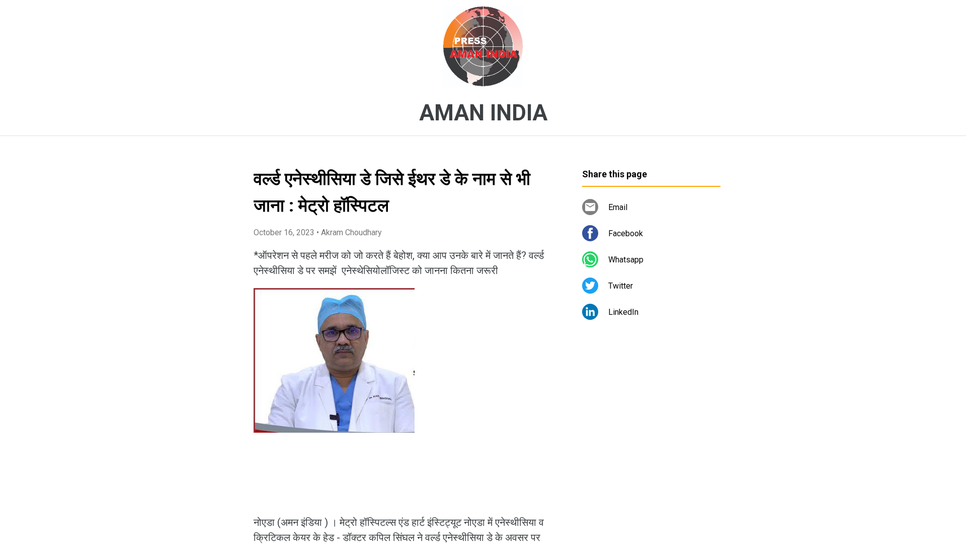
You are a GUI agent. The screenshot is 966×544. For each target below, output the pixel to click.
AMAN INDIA (483, 113)
